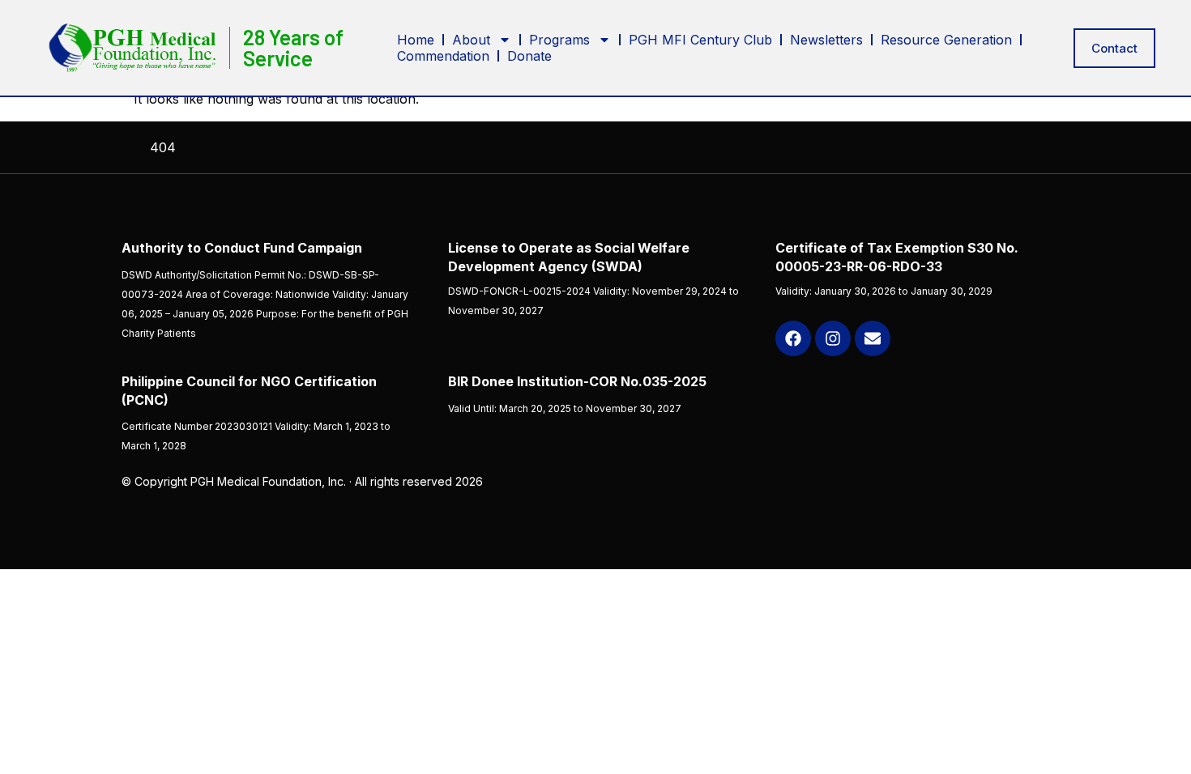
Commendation (443, 56)
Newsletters (826, 40)
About (471, 40)
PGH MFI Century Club (700, 40)
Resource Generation (946, 40)
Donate (529, 56)
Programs (559, 40)
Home (415, 40)
